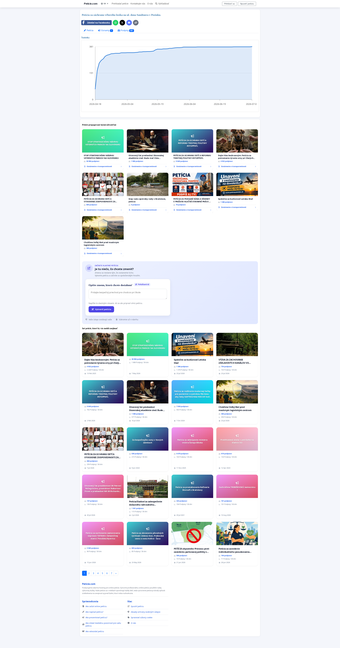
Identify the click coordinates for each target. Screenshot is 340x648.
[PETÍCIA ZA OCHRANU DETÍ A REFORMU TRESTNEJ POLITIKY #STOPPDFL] (192, 149)
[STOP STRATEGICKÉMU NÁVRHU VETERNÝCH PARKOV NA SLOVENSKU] (103, 149)
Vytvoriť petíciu (103, 309)
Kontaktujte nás (138, 4)
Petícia (89, 30)
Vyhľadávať (163, 4)
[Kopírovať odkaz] (136, 22)
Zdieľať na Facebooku (98, 22)
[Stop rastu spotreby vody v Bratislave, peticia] (147, 193)
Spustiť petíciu (247, 4)
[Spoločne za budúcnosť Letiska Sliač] (237, 191)
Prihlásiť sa (229, 4)
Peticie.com (90, 3)
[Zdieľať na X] (122, 22)
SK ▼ (106, 4)
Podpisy (126, 30)
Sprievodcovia (90, 601)
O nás (150, 4)
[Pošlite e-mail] (129, 22)
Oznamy (106, 30)
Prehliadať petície (120, 4)
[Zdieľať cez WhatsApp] (115, 22)
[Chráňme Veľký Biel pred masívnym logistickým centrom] (103, 236)
